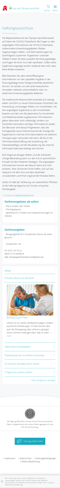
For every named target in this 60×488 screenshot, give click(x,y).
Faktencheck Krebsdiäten (18, 346)
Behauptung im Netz (17, 317)
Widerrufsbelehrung (31, 461)
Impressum (10, 458)
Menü (55, 10)
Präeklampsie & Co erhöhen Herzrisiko (24, 355)
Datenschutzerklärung (13, 484)
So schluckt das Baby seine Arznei (22, 363)
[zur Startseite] (24, 8)
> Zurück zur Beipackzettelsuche (18, 195)
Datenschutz (25, 458)
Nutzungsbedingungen (46, 458)
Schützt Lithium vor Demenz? (19, 278)
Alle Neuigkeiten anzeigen (43, 380)
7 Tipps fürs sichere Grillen (18, 372)
